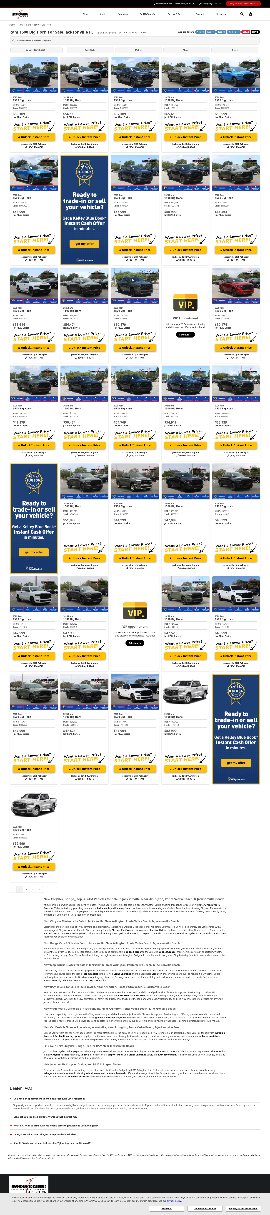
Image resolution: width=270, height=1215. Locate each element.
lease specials (209, 1036)
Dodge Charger (133, 951)
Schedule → (185, 334)
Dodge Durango (167, 951)
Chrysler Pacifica (121, 930)
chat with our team (78, 1076)
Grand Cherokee (122, 973)
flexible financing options (68, 1036)
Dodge (84, 1054)
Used (102, 14)
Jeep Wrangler (90, 973)
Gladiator (157, 973)
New (85, 14)
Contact (200, 14)
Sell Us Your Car (148, 14)
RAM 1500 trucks (167, 1054)
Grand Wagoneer (117, 1017)
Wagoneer (97, 1017)
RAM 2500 (139, 995)
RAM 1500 (123, 995)
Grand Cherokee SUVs (140, 1054)
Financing (123, 14)
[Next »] (39, 889)
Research (221, 14)
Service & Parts (175, 14)
